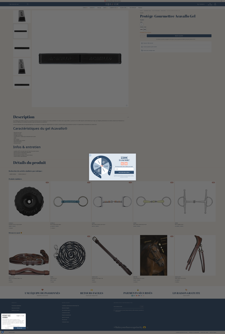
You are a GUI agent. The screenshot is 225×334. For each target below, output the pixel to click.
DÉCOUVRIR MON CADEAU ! (124, 172)
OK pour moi (19, 328)
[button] (2, 332)
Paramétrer (7, 328)
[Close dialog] (90, 155)
